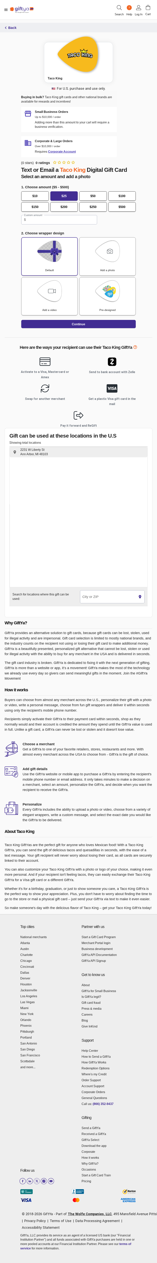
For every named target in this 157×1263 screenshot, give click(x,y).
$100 (122, 196)
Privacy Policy (35, 1221)
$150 (35, 207)
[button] (78, 452)
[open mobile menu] (6, 9)
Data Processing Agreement (97, 1221)
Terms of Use (60, 1221)
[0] (148, 7)
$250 (93, 207)
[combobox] (108, 596)
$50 (93, 196)
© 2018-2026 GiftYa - (38, 1214)
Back (12, 28)
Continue (78, 324)
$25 (64, 196)
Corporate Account (62, 151)
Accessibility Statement (41, 1227)
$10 (35, 196)
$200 (64, 207)
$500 (122, 207)
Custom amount (33, 215)
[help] (135, 348)
